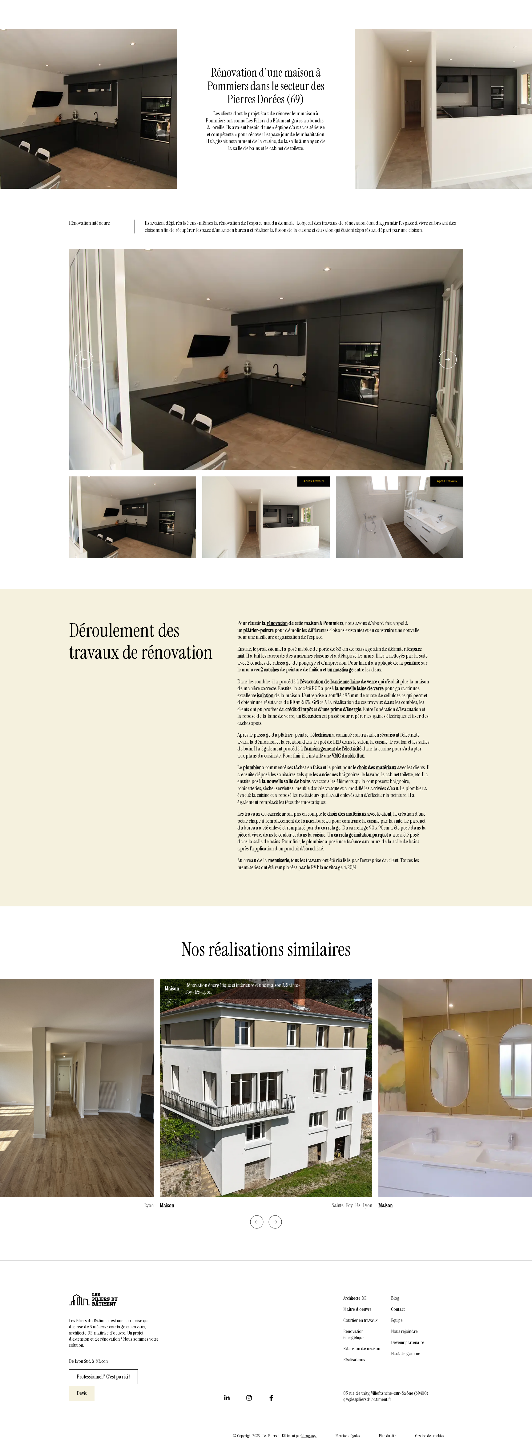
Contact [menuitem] (398, 1309)
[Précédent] (84, 359)
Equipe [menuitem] (397, 1320)
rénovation (277, 623)
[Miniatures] (266, 517)
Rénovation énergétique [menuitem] (354, 1334)
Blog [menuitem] (395, 1298)
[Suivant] (447, 359)
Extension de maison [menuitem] (361, 1349)
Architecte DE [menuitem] (354, 1298)
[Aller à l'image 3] (399, 517)
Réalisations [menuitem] (354, 1360)
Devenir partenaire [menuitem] (407, 1342)
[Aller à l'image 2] (265, 517)
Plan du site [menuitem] (387, 1435)
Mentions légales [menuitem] (348, 1435)
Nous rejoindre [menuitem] (404, 1331)
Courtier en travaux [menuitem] (360, 1320)
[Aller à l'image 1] (132, 517)
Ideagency (308, 1435)
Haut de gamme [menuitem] (405, 1354)
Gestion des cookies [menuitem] (429, 1435)
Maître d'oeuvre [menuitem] (357, 1309)
